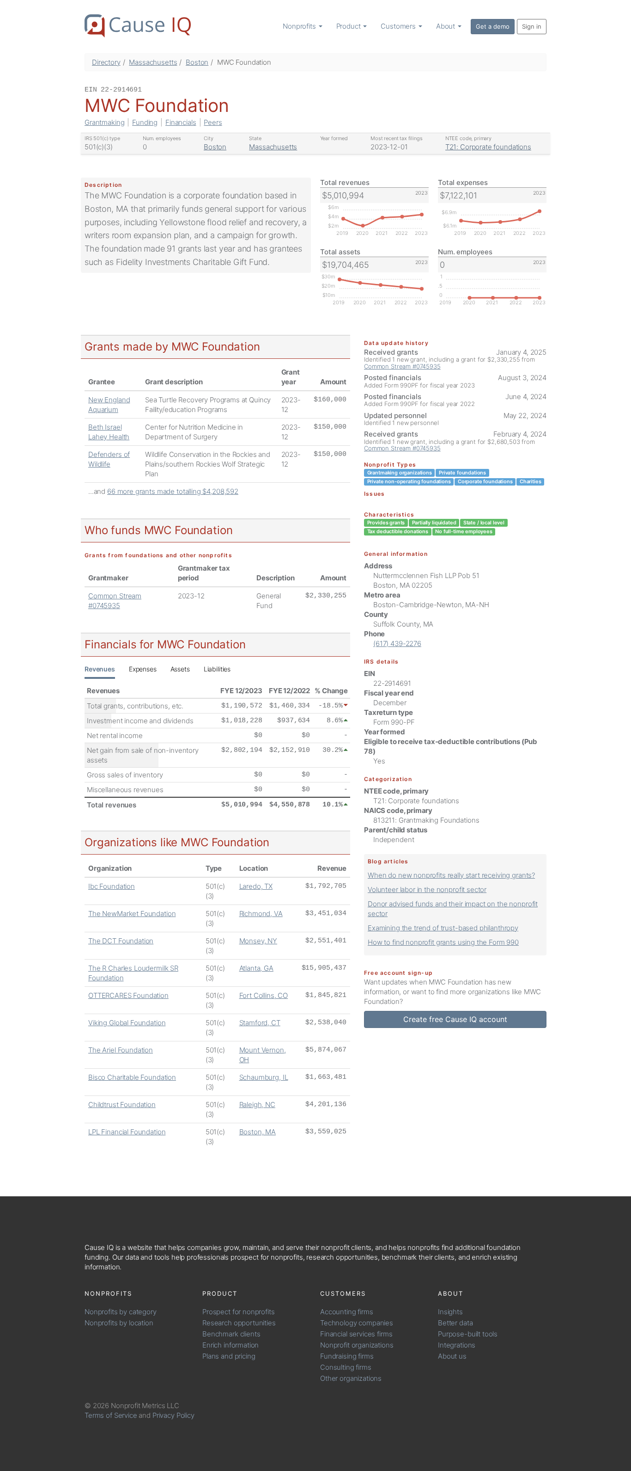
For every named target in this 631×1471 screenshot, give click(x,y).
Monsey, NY (258, 940)
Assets (180, 669)
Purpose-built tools (468, 1333)
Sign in (531, 26)
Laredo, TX (256, 886)
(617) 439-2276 (397, 643)
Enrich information (230, 1345)
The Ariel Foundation (120, 1050)
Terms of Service (111, 1415)
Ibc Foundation (111, 886)
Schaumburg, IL (263, 1077)
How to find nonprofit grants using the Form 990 (443, 942)
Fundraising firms (346, 1356)
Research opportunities (239, 1322)
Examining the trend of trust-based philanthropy (443, 927)
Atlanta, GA (256, 968)
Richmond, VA (261, 913)
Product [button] (349, 26)
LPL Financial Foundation (126, 1131)
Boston (197, 62)
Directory (106, 62)
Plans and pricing (228, 1356)
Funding (145, 122)
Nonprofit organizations (357, 1345)
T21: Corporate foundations (488, 146)
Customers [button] (399, 26)
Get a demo (493, 26)
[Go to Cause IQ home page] (137, 25)
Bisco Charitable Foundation (132, 1077)
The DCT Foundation (120, 940)
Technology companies (356, 1322)
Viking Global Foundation (126, 1022)
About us (452, 1356)
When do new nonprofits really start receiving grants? (451, 875)
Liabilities (217, 669)
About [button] (446, 26)
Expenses (143, 669)
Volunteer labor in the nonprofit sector (427, 889)
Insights (450, 1311)
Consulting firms (345, 1367)
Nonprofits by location (119, 1322)
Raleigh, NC (257, 1104)
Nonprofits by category (121, 1311)
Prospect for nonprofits (238, 1311)
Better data (455, 1322)
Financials (180, 122)
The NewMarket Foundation (132, 913)
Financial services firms (356, 1333)
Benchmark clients (231, 1333)
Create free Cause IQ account (455, 1019)
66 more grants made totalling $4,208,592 (172, 491)
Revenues (100, 669)
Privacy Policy (173, 1415)
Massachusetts (153, 62)
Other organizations (351, 1378)
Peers (213, 122)
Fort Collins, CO (263, 995)
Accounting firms (346, 1311)
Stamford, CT (259, 1022)
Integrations (456, 1345)
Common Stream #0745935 (402, 366)
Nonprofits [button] (300, 26)
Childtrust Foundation (122, 1104)
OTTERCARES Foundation (128, 995)
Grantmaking (104, 122)
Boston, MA (257, 1131)
